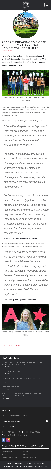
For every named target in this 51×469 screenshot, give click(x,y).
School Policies (39, 463)
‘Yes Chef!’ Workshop (10, 387)
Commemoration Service (12, 371)
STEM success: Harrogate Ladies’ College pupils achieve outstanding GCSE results (22, 363)
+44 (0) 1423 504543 (12, 432)
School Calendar (29, 458)
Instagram (8, 440)
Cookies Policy (18, 463)
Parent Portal (7, 451)
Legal (9, 463)
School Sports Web (9, 458)
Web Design (38, 466)
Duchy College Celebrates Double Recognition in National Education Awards (23, 395)
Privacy (28, 463)
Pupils (25, 451)
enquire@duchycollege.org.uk (15, 435)
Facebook (3, 440)
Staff (4, 454)
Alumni (25, 454)
